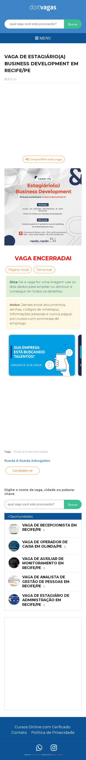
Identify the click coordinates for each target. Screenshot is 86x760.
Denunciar (44, 270)
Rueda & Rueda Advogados (31, 451)
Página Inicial (18, 270)
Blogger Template (56, 755)
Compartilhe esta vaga (45, 159)
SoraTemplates (36, 755)
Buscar (73, 24)
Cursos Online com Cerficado (42, 727)
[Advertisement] (43, 118)
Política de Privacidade (53, 732)
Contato (19, 732)
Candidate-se (22, 471)
